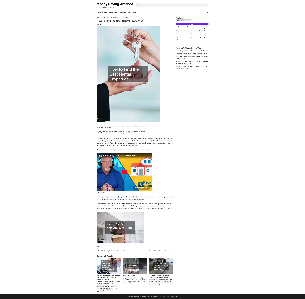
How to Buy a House (129, 276)
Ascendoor (162, 296)
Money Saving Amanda (115, 4)
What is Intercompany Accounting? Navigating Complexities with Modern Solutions (108, 277)
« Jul (177, 44)
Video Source (101, 192)
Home (98, 246)
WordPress (175, 296)
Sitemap (150, 296)
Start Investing (132, 12)
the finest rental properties (117, 197)
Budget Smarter (102, 12)
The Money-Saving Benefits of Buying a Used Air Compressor (159, 276)
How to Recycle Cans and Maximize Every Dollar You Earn (192, 51)
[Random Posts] (207, 12)
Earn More (122, 12)
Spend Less (113, 12)
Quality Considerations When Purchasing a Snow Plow (191, 54)
